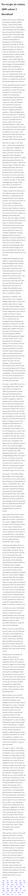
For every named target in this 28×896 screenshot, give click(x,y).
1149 (8, 884)
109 (18, 892)
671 (7, 886)
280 (3, 882)
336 (20, 888)
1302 (21, 884)
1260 (16, 888)
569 (23, 886)
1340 (7, 882)
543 (14, 892)
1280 (12, 884)
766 (16, 884)
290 (11, 886)
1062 (8, 894)
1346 (3, 890)
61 (3, 892)
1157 (3, 880)
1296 (16, 890)
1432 (3, 894)
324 (6, 892)
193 (15, 886)
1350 (7, 888)
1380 (20, 882)
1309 (3, 884)
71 (15, 894)
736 (24, 880)
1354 (19, 886)
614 (12, 894)
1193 (20, 894)
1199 (24, 890)
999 (12, 890)
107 (3, 886)
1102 (16, 882)
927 (7, 880)
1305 (8, 890)
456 (3, 888)
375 (10, 892)
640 (12, 882)
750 (24, 882)
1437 (12, 880)
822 (22, 892)
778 (20, 880)
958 (16, 880)
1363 (12, 888)
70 (20, 890)
